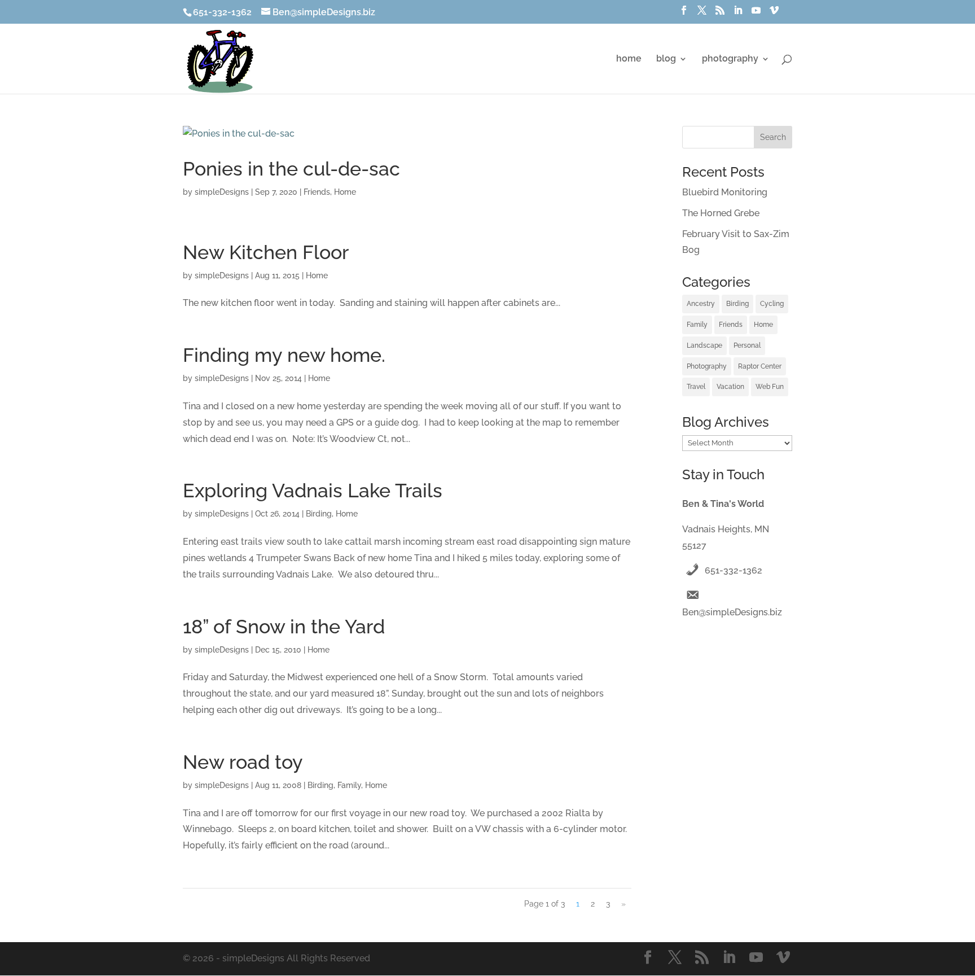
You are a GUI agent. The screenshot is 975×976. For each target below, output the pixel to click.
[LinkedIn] (738, 13)
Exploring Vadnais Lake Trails (312, 490)
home (629, 59)
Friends (317, 191)
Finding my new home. (284, 355)
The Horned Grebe (720, 213)
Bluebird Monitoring (724, 192)
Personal (747, 345)
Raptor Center (759, 366)
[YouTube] (756, 13)
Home (345, 191)
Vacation (730, 387)
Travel (696, 387)
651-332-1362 (733, 570)
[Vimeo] (774, 13)
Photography (707, 366)
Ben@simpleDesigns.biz (732, 612)
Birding (319, 513)
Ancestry (701, 304)
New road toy (243, 762)
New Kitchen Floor (266, 252)
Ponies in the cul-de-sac (291, 168)
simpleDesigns (222, 191)
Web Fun (770, 387)
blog (666, 59)
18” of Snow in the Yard (284, 626)
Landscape (704, 345)
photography (730, 59)
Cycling (772, 304)
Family (349, 785)
